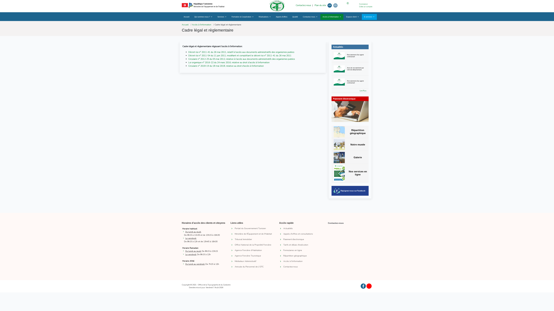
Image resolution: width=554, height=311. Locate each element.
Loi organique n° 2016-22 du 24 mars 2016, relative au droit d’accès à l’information (228, 62)
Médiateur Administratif (245, 261)
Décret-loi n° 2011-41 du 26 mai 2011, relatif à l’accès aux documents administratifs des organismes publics (241, 52)
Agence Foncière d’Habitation (248, 250)
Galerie (358, 157)
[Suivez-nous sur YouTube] (369, 286)
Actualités (338, 47)
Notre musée (357, 144)
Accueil (186, 17)
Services (220, 17)
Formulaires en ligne (292, 250)
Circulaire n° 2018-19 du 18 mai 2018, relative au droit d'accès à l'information (226, 66)
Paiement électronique (293, 239)
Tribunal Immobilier (243, 239)
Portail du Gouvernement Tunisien (250, 228)
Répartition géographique (358, 131)
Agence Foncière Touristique (248, 256)
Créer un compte (365, 6)
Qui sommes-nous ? (202, 17)
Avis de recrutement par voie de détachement (355, 69)
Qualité (295, 17)
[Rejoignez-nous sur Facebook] (363, 286)
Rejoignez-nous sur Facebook (353, 190)
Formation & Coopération (241, 17)
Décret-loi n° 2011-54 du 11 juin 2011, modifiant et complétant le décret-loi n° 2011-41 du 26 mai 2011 (239, 55)
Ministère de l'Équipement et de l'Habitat (253, 234)
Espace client (351, 17)
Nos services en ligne (358, 173)
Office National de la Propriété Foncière (253, 245)
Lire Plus (363, 91)
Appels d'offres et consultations (298, 234)
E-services (368, 17)
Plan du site (320, 5)
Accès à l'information (331, 17)
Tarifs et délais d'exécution (295, 245)
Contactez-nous (303, 5)
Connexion (363, 4)
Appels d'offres (281, 17)
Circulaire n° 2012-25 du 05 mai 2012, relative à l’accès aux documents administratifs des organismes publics (241, 59)
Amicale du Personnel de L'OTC (249, 267)
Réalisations (263, 17)
